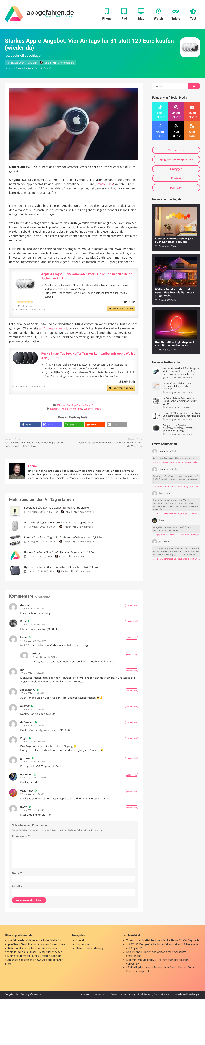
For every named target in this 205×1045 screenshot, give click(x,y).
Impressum (83, 944)
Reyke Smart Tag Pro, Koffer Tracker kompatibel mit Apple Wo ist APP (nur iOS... (88, 356)
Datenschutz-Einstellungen (186, 994)
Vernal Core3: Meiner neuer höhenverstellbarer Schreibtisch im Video (180, 386)
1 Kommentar (79, 556)
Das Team (176, 187)
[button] (30, 424)
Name (17, 873)
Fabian (47, 62)
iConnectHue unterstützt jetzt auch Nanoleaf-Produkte (174, 240)
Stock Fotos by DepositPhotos (153, 994)
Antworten (131, 605)
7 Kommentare (86, 512)
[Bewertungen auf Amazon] (25, 301)
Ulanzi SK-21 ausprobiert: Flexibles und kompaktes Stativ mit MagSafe (181, 414)
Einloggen (176, 169)
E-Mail (17, 886)
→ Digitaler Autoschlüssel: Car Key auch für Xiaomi (175, 534)
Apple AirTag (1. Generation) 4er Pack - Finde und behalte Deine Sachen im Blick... (86, 276)
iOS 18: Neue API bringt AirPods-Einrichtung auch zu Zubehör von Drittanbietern (34, 444)
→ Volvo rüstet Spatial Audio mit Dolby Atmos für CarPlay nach (176, 486)
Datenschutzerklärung (89, 948)
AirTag (97, 408)
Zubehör (89, 405)
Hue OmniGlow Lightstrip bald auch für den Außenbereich (174, 344)
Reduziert (55, 408)
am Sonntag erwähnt (53, 328)
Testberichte (176, 150)
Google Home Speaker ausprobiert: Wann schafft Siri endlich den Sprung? (179, 428)
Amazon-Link (104, 184)
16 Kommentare (85, 541)
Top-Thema (78, 405)
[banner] (39, 14)
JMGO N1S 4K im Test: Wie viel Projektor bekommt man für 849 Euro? (180, 401)
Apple (65, 408)
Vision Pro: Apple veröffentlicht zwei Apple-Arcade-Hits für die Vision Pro (110, 444)
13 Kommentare (65, 62)
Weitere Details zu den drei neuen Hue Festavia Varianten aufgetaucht (174, 292)
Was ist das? (45, 68)
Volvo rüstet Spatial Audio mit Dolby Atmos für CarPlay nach (162, 940)
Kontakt (176, 178)
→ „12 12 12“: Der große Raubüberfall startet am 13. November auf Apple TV (176, 513)
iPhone (61, 405)
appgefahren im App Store (176, 159)
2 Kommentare (85, 526)
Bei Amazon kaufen (123, 308)
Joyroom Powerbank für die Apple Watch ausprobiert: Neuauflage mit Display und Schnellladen (181, 371)
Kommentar (21, 836)
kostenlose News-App (33, 959)
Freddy (67, 526)
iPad (68, 405)
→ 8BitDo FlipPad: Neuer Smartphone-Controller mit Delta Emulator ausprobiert (176, 462)
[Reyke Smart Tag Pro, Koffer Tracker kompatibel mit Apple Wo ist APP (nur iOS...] (25, 357)
